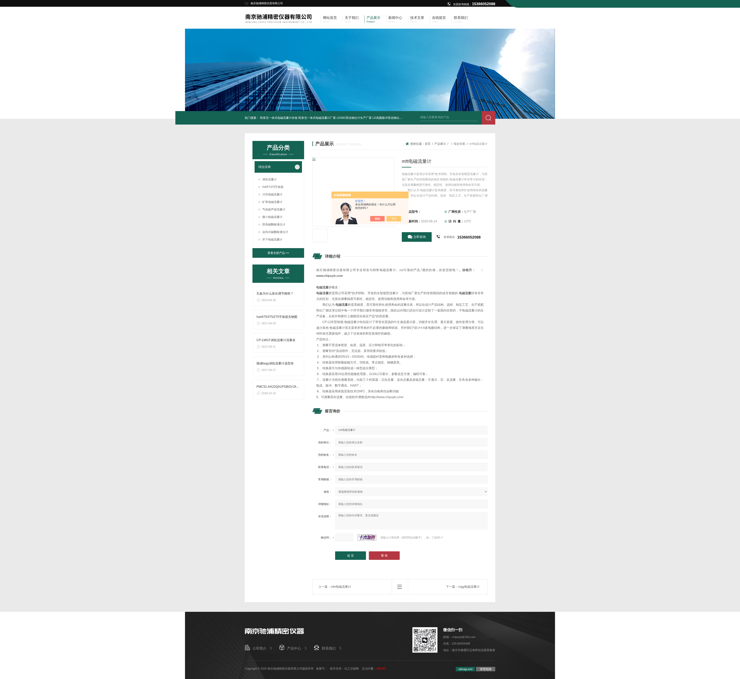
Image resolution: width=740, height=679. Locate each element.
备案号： (322, 668)
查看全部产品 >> (278, 253)
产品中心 (294, 648)
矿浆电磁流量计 (272, 201)
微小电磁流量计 (272, 217)
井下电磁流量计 (272, 239)
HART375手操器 (272, 186)
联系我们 (329, 648)
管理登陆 (485, 669)
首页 (428, 143)
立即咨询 (419, 237)
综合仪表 (264, 166)
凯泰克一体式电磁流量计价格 (279, 117)
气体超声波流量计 (273, 209)
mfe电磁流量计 (341, 586)
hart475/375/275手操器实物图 (276, 316)
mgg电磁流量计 (469, 586)
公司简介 (259, 648)
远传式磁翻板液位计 (275, 232)
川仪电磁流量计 (272, 194)
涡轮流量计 (269, 179)
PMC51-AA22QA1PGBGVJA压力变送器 (284, 386)
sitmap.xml (465, 669)
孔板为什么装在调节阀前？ (274, 293)
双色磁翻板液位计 (273, 224)
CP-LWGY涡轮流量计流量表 (275, 340)
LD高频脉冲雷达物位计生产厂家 (393, 117)
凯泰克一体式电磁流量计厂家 (317, 117)
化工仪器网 (351, 668)
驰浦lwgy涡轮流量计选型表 (275, 363)
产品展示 (440, 143)
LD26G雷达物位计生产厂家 (354, 117)
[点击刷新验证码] (367, 537)
